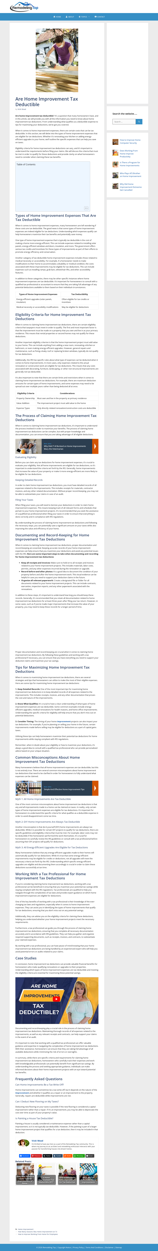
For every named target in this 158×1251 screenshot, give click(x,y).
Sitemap (118, 1247)
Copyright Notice (64, 1247)
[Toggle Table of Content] (85, 208)
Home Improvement (25, 1229)
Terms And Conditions (94, 1247)
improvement (64, 721)
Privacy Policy (78, 1247)
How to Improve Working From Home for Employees (38, 1234)
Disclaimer (109, 1247)
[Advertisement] (106, 6)
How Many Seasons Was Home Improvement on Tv (37, 1232)
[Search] (139, 121)
